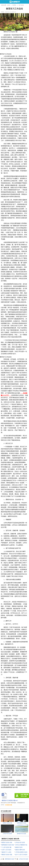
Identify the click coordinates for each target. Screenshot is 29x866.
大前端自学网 (12, 864)
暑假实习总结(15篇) (7, 854)
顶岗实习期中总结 (20, 849)
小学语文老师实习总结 (21, 852)
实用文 (14, 5)
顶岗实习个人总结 (6, 852)
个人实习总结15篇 (6, 847)
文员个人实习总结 (6, 849)
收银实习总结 (18, 847)
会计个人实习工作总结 (21, 854)
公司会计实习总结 (20, 842)
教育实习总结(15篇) (7, 842)
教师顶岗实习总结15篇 (8, 845)
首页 (8, 5)
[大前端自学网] (14, 2)
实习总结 (21, 5)
